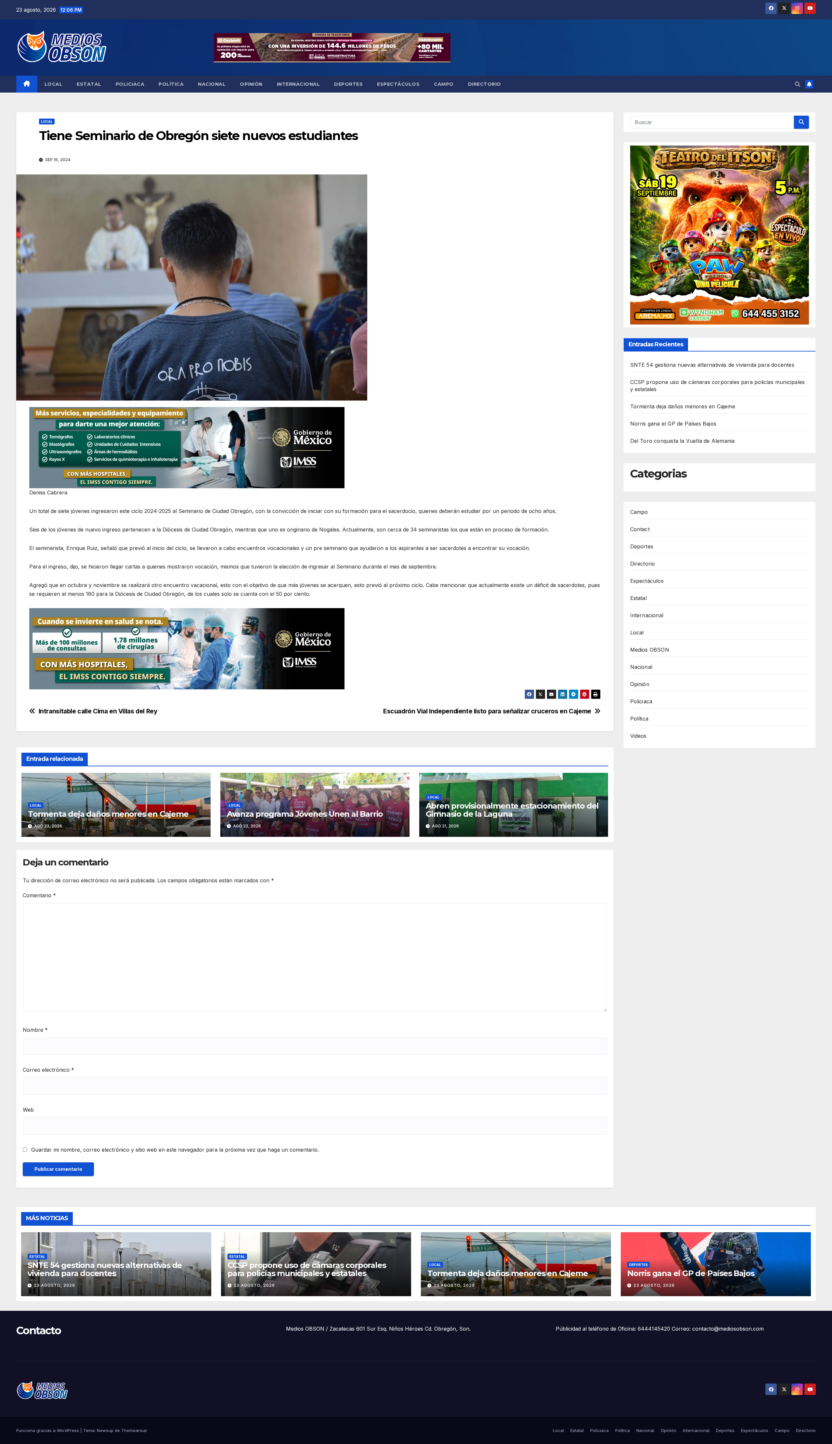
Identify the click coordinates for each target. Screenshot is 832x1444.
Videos (638, 736)
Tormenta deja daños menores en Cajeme (108, 814)
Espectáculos (398, 84)
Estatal (89, 84)
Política (171, 84)
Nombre (35, 1030)
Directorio (484, 84)
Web (28, 1109)
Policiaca (130, 84)
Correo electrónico (48, 1070)
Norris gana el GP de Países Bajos (673, 424)
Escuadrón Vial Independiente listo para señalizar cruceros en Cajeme (487, 711)
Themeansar (134, 1430)
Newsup (105, 1430)
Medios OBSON (649, 649)
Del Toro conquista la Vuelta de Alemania (682, 441)
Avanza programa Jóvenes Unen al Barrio (305, 814)
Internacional (298, 84)
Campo (444, 84)
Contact (640, 529)
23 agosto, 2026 (54, 1285)
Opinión (251, 84)
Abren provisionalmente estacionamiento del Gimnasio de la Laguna (512, 810)
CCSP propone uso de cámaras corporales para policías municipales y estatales (307, 1269)
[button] (797, 84)
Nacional (212, 84)
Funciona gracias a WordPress (48, 1430)
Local (54, 84)
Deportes (348, 84)
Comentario (39, 895)
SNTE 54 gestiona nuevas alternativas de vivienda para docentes (712, 365)
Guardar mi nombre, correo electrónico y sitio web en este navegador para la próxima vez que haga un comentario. (175, 1149)
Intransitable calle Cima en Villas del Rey (98, 711)
